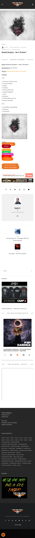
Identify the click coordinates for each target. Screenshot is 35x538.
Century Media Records (9, 444)
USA (19, 465)
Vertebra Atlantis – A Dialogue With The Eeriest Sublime (17, 238)
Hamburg (19, 448)
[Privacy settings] (3, 535)
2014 (8, 437)
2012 (3, 437)
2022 (12, 439)
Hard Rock (5, 450)
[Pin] (15, 189)
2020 (3, 439)
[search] (31, 271)
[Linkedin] (16, 520)
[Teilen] (24, 189)
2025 (26, 439)
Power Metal (23, 458)
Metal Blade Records (8, 454)
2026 (30, 439)
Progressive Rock (21, 461)
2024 (21, 439)
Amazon (6, 150)
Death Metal (6, 446)
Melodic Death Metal (14, 47)
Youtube (6, 157)
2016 (17, 437)
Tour (14, 465)
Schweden (5, 463)
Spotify (6, 152)
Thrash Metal (23, 47)
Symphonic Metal (15, 463)
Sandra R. (6, 47)
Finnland (12, 448)
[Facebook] (5, 520)
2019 (30, 437)
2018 (26, 437)
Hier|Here (14, 422)
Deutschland (16, 446)
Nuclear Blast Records (9, 458)
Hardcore (27, 448)
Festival (4, 448)
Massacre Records (26, 450)
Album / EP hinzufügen (10, 167)
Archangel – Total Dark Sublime (17, 252)
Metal (19, 452)
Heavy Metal (14, 450)
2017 (21, 437)
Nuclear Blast (18, 456)
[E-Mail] (19, 189)
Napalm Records (7, 456)
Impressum (20, 516)
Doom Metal (25, 446)
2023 (17, 439)
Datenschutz (26, 516)
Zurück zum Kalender (10, 165)
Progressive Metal (8, 461)
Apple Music (7, 154)
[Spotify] (19, 520)
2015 (12, 437)
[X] (9, 520)
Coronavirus (23, 444)
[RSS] (22, 520)
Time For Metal (8, 144)
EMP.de (6, 146)
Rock (30, 461)
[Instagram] (12, 520)
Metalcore (20, 454)
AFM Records (6, 442)
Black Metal (16, 442)
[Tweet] (10, 189)
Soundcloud (7, 159)
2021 (8, 439)
